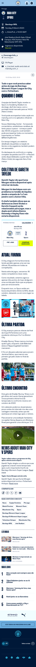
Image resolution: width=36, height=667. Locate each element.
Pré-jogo (10, 242)
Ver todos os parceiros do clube (18, 624)
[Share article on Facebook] (16, 493)
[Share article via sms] (3, 493)
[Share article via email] (20, 493)
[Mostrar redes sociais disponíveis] (32, 75)
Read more (13, 483)
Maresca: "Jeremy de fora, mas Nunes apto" (18, 589)
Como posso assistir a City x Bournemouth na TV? (17, 604)
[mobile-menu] (3, 3)
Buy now (8, 48)
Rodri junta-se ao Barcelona (17, 597)
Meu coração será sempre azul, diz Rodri (20, 574)
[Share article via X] (11, 493)
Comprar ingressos (26, 243)
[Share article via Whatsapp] (7, 493)
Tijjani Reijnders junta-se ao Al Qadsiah (18, 581)
